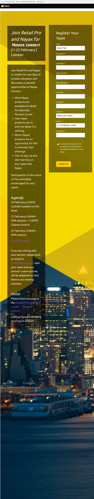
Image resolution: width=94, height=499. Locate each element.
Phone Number (62, 83)
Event (58, 121)
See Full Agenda (20, 240)
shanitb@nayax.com (22, 263)
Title (58, 44)
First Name (60, 54)
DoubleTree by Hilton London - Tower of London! (25, 306)
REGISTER (63, 164)
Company (60, 102)
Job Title (60, 92)
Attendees (60, 131)
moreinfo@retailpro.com (27, 1)
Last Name (60, 63)
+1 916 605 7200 (9, 2)
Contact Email (61, 73)
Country (59, 112)
